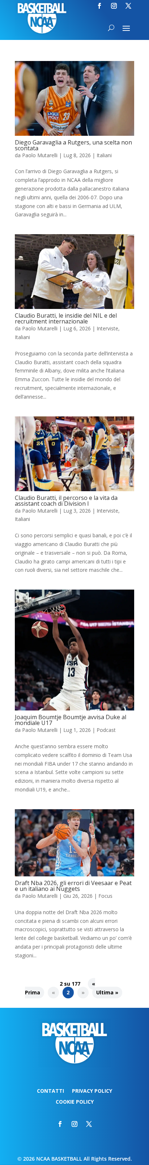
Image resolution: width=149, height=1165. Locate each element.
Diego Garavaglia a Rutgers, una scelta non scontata (73, 145)
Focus (105, 895)
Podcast (106, 729)
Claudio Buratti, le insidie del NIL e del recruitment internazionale (66, 318)
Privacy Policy (92, 1091)
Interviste (107, 328)
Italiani (104, 155)
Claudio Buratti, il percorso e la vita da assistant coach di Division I (66, 501)
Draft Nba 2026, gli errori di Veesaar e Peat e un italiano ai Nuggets (73, 886)
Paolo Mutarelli (40, 155)
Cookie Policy (75, 1102)
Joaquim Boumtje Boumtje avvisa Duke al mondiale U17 (70, 720)
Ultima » (107, 992)
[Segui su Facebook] (99, 6)
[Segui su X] (128, 6)
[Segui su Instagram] (114, 6)
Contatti (50, 1091)
